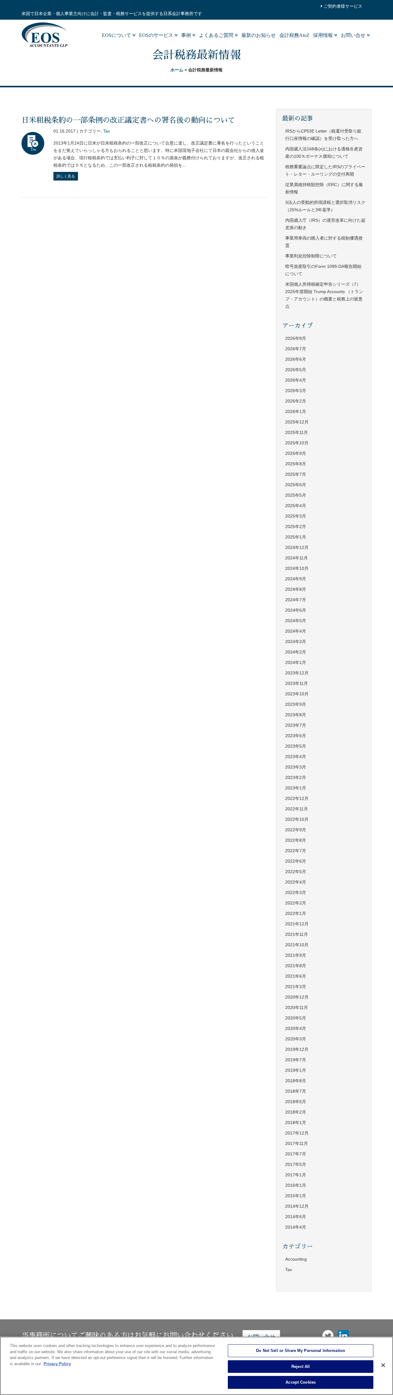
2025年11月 (296, 432)
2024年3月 (295, 641)
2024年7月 (295, 599)
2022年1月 (295, 913)
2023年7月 (295, 725)
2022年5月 (295, 871)
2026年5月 (295, 369)
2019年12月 (297, 1049)
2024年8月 (295, 589)
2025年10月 (297, 442)
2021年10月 (297, 944)
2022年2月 (295, 902)
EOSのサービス (156, 35)
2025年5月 (295, 495)
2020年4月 (295, 1028)
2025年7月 (295, 474)
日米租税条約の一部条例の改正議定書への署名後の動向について (128, 120)
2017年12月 (297, 1133)
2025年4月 (295, 505)
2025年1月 (295, 537)
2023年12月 (297, 672)
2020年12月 (297, 997)
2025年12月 (297, 421)
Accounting (296, 1259)
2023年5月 (295, 746)
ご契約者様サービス (342, 6)
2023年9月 (295, 704)
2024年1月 (295, 662)
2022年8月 (295, 840)
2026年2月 (295, 401)
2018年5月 (295, 1101)
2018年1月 (295, 1122)
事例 (186, 35)
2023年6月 (295, 735)
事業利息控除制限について (311, 255)
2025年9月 (295, 453)
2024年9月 (295, 578)
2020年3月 (295, 1038)
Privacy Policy (57, 1363)
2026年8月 (295, 338)
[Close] (383, 1365)
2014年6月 (295, 1216)
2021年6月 (295, 976)
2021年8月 (295, 965)
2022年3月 (295, 892)
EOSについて (117, 35)
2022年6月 (295, 861)
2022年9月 (295, 829)
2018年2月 (295, 1112)
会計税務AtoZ (294, 35)
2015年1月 (295, 1195)
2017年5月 (295, 1164)
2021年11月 (296, 934)
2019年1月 (295, 1070)
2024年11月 (296, 557)
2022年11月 (296, 808)
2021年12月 (297, 923)
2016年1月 (295, 1185)
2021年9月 (295, 955)
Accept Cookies (301, 1382)
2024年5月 (295, 620)
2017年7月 (295, 1153)
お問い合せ (354, 35)
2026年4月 (295, 380)
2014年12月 (297, 1206)
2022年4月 (295, 882)
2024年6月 (295, 610)
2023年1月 (295, 787)
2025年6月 (295, 484)
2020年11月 (296, 1007)
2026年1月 (295, 411)
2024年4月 (295, 631)
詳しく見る (65, 176)
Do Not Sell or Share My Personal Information (300, 1350)
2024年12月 (297, 547)
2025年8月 (295, 463)
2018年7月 (295, 1091)
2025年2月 (295, 526)
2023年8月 (295, 714)
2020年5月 (295, 1017)
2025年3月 (295, 516)
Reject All (300, 1366)
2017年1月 (295, 1174)
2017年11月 (296, 1143)
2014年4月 (295, 1227)
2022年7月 (295, 850)
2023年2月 (295, 777)
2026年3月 (295, 390)
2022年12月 (297, 798)
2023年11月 (296, 683)
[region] (196, 1366)
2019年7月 (295, 1059)
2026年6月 (295, 359)
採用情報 (323, 35)
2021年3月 (295, 986)
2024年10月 (297, 568)
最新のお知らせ (258, 35)
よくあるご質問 (217, 35)
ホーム (176, 69)
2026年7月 (295, 348)
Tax (106, 131)
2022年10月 (297, 819)
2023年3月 (295, 767)
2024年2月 (295, 652)
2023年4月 (295, 756)
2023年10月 (297, 693)
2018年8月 (295, 1080)
